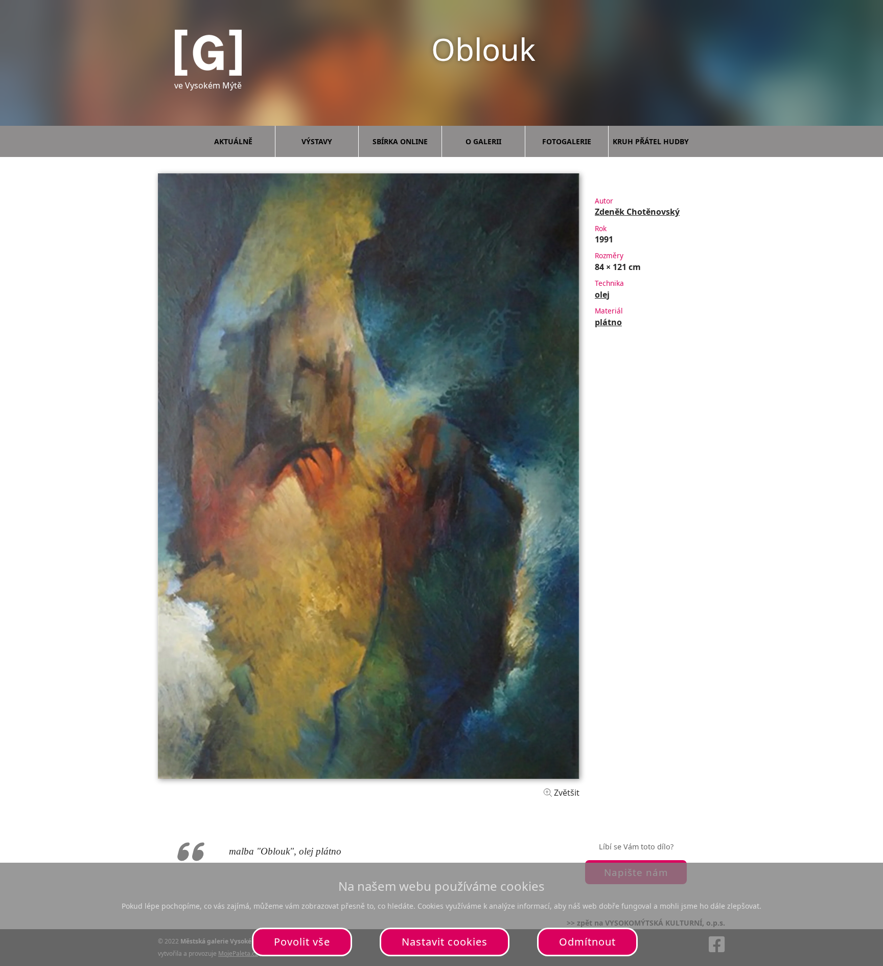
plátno (608, 322)
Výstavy (316, 141)
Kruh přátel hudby (651, 141)
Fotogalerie (566, 141)
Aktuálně (233, 141)
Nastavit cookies (444, 942)
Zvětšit (565, 792)
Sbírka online (400, 141)
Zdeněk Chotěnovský (637, 211)
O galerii (483, 141)
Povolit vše (302, 942)
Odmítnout (587, 942)
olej (602, 294)
